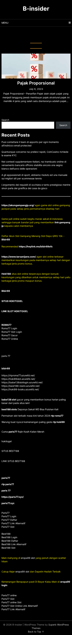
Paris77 (6, 512)
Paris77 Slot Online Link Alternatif (20, 605)
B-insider (36, 8)
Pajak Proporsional (36, 83)
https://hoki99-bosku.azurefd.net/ (20, 389)
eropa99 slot (28, 557)
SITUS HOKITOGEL (12, 301)
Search (5, 119)
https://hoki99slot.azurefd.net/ (18, 378)
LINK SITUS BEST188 (13, 461)
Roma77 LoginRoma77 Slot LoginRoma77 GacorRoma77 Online (12, 331)
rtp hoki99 (59, 422)
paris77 (13, 431)
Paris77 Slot (8, 598)
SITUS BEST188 (10, 451)
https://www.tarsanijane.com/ (19, 256)
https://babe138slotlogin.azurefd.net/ (22, 382)
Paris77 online (9, 595)
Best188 (6, 533)
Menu (5, 22)
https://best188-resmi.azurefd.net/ (21, 385)
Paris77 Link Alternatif (13, 609)
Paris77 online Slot (12, 602)
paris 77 (6, 356)
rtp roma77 (57, 415)
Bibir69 (6, 239)
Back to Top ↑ (36, 631)
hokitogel (7, 441)
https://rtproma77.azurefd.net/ (18, 375)
